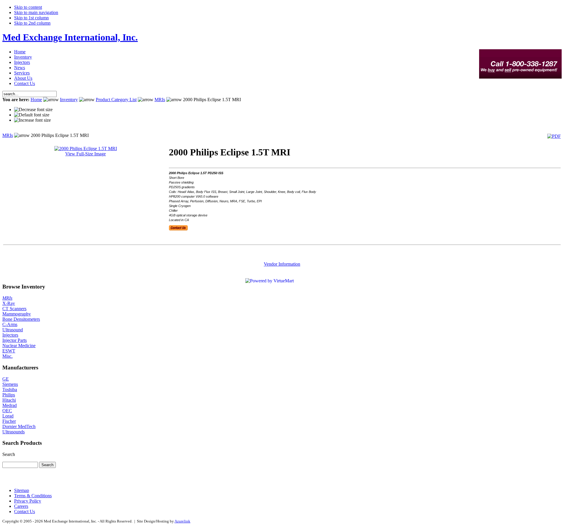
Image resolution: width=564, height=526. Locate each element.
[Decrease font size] (33, 109)
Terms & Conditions (33, 495)
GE (5, 378)
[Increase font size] (32, 120)
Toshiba (9, 389)
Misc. (7, 356)
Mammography (16, 313)
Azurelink (182, 521)
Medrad (9, 405)
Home (36, 99)
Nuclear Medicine (19, 345)
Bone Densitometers (21, 319)
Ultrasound (12, 329)
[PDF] (554, 136)
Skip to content (28, 7)
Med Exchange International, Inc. (70, 37)
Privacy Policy (27, 500)
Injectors (10, 334)
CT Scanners (14, 308)
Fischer (9, 421)
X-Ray (8, 303)
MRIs (160, 99)
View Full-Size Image (85, 153)
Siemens (10, 384)
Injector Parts (14, 340)
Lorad (8, 415)
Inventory (69, 99)
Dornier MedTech (19, 426)
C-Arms (9, 324)
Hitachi (9, 400)
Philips (8, 394)
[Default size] (31, 115)
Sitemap (21, 490)
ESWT (8, 350)
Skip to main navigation (36, 12)
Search (8, 454)
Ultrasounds (13, 431)
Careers (21, 506)
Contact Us (24, 511)
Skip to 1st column (31, 17)
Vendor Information (282, 264)
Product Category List (116, 99)
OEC (7, 410)
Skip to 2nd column (32, 23)
